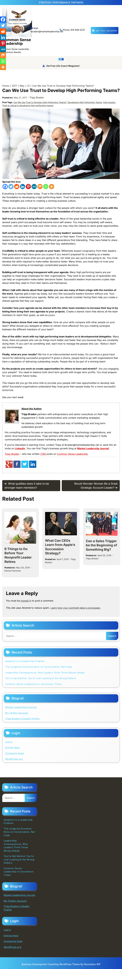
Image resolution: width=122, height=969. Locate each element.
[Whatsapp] (45, 186)
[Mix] (40, 186)
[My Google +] (9, 467)
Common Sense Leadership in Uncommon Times (33, 684)
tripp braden (109, 102)
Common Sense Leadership (16, 42)
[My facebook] (17, 467)
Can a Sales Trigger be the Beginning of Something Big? (101, 545)
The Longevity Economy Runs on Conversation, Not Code (38, 666)
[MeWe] (34, 186)
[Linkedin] (22, 186)
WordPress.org (14, 759)
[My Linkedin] (32, 467)
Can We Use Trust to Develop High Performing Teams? (39, 102)
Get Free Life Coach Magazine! (63, 65)
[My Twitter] (24, 467)
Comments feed (14, 753)
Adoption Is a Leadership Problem (25, 661)
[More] (51, 186)
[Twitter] (11, 186)
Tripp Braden (36, 97)
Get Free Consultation (106, 30)
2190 (43, 453)
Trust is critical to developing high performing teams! (27, 105)
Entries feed (12, 747)
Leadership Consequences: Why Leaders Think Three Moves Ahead (44, 672)
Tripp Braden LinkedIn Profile (22, 718)
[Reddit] (16, 186)
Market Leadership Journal (21, 707)
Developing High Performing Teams (85, 102)
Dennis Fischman (12, 570)
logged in (26, 600)
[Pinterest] (28, 186)
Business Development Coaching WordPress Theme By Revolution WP (61, 964)
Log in (8, 741)
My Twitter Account (16, 713)
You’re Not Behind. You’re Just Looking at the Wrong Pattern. (41, 678)
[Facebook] (5, 186)
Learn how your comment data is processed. (75, 607)
